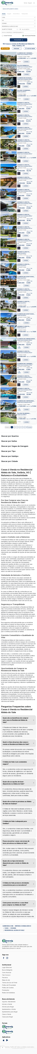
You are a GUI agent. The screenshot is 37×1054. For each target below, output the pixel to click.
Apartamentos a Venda (9, 1009)
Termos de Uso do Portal (9, 982)
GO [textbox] (3, 20)
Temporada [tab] (24, 13)
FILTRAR (6, 48)
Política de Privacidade (9, 985)
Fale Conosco (6, 975)
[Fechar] (2, 1047)
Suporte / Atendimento (9, 1001)
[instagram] (7, 958)
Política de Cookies (8, 987)
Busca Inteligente (7, 970)
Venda (25, 3)
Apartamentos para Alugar (10, 1011)
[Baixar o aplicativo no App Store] (3, 1040)
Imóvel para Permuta (30, 35)
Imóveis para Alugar (8, 1006)
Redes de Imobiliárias (8, 992)
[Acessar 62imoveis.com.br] (7, 1032)
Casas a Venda (6, 1014)
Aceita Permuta (8, 35)
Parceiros (5, 977)
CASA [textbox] (3, 17)
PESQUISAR (17, 40)
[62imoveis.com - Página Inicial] (7, 3)
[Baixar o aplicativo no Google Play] (7, 1040)
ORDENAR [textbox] (16, 48)
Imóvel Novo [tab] (16, 13)
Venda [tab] (3, 13)
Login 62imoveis (7, 967)
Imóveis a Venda (7, 1004)
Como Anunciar (6, 972)
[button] (18, 720)
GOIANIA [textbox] (4, 23)
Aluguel (30, 3)
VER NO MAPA (31, 48)
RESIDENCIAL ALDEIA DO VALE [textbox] (10, 26)
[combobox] (18, 17)
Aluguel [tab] (9, 13)
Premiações (5, 990)
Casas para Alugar (7, 1017)
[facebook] (3, 958)
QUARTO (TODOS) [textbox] (7, 29)
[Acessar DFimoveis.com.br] (7, 1027)
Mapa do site (6, 980)
